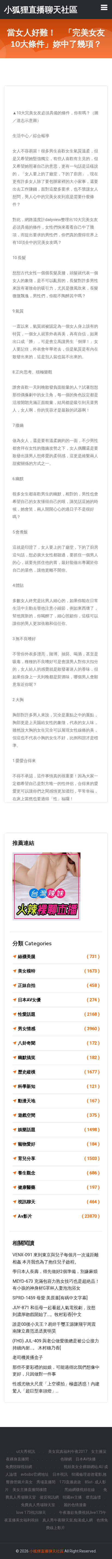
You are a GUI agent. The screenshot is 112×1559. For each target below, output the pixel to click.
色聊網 (66, 1459)
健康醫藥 (58, 1187)
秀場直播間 (45, 1482)
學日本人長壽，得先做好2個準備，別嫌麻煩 (55, 1271)
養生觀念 (58, 1173)
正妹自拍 (58, 985)
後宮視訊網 (49, 1497)
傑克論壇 (93, 1497)
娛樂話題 (58, 1129)
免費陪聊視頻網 (18, 1467)
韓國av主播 (72, 1497)
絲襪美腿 (58, 956)
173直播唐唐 (70, 1482)
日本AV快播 (86, 1459)
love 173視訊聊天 (31, 1512)
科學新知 (58, 1086)
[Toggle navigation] (104, 7)
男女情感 (58, 1028)
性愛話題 (58, 1014)
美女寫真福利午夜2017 (67, 1451)
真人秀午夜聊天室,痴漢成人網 (67, 1520)
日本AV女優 (58, 999)
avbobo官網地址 (35, 1474)
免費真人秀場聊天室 (38, 1505)
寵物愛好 (58, 1144)
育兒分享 (58, 1158)
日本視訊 (60, 1474)
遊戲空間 (58, 1115)
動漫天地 (58, 1100)
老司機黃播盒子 (28, 1357)
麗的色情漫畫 (75, 1505)
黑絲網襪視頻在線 (79, 1489)
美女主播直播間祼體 (30, 1489)
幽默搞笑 (58, 1057)
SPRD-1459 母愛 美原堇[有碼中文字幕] (50, 1297)
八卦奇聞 (58, 1043)
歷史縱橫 (58, 1072)
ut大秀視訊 (25, 1451)
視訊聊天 (58, 1201)
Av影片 (58, 1216)
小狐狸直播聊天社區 (46, 1551)
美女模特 (58, 971)
